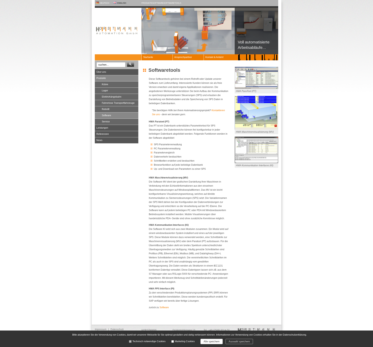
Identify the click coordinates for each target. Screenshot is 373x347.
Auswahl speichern (239, 341)
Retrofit (105, 109)
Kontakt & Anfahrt (214, 57)
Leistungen (102, 127)
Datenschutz (117, 329)
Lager (105, 90)
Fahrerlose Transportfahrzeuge (118, 103)
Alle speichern (212, 341)
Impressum (100, 329)
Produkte (146, 3)
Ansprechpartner (183, 57)
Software (157, 3)
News (99, 140)
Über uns (101, 72)
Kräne (105, 84)
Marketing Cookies (185, 341)
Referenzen (102, 134)
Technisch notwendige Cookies (149, 341)
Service (106, 121)
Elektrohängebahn (111, 96)
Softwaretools (172, 3)
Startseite (148, 57)
